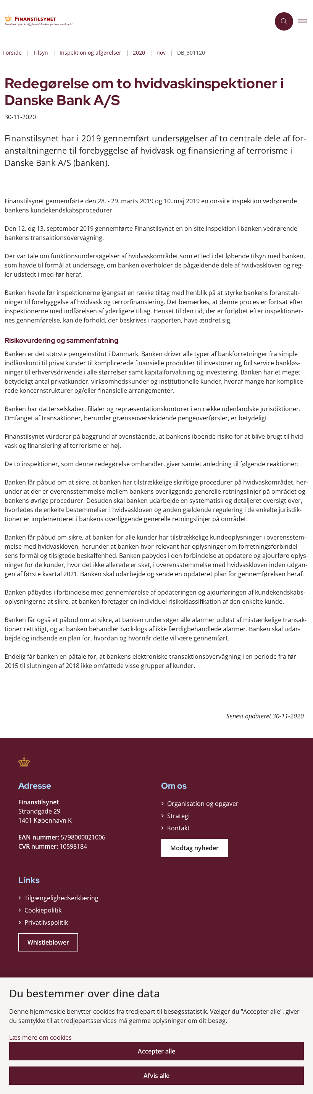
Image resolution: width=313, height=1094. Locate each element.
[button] (305, 21)
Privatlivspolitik (46, 922)
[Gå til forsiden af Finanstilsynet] (132, 21)
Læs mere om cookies (40, 1037)
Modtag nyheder (194, 848)
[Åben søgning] (284, 21)
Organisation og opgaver (203, 803)
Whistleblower (48, 942)
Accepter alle (156, 1051)
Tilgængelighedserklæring (61, 898)
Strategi (178, 816)
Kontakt (178, 828)
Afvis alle (156, 1075)
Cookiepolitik (42, 910)
